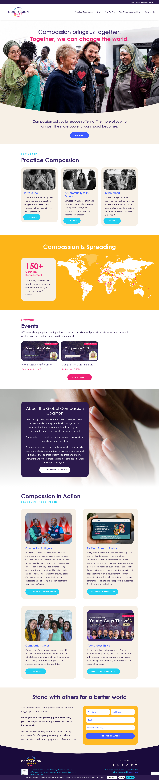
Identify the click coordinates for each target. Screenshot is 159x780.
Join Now (79, 135)
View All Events (79, 377)
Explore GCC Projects (102, 592)
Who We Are (110, 12)
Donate (148, 12)
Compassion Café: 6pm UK (37, 364)
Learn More (35, 671)
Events (99, 12)
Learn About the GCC (54, 470)
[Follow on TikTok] (127, 765)
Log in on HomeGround (142, 2)
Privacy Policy (133, 772)
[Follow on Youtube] (136, 765)
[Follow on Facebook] (113, 765)
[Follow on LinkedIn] (122, 765)
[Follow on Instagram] (131, 765)
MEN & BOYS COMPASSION (103, 671)
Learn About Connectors (42, 592)
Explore (31, 217)
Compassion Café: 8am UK (77, 364)
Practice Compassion (83, 12)
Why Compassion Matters (129, 12)
